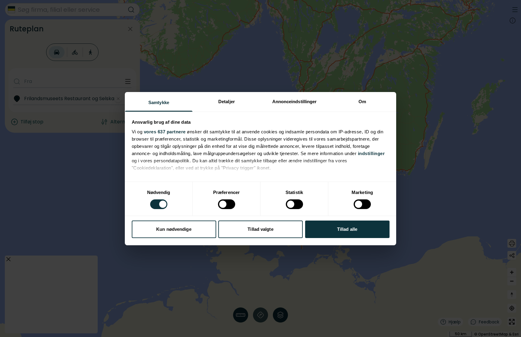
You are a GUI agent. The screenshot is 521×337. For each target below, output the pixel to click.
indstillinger (371, 153)
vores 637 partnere (165, 131)
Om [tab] (362, 101)
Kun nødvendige (173, 229)
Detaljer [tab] (226, 101)
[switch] (226, 204)
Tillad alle (347, 229)
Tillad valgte (260, 229)
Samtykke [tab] (158, 102)
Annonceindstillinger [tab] (294, 101)
